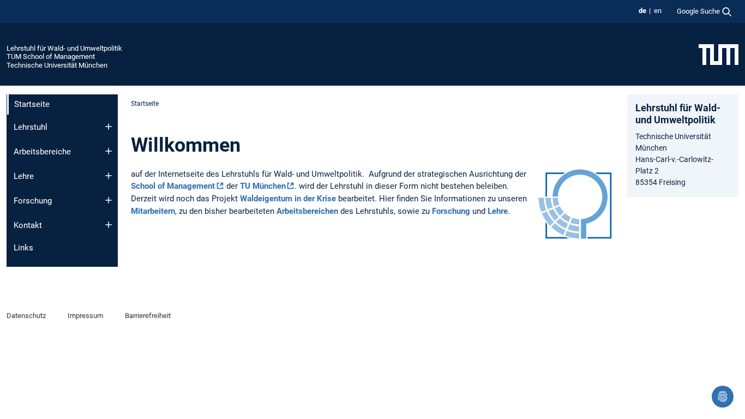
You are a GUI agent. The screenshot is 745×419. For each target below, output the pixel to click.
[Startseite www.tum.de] (718, 54)
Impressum (85, 316)
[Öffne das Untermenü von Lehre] (108, 175)
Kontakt (28, 225)
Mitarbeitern (153, 211)
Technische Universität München (57, 65)
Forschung (33, 201)
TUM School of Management (51, 56)
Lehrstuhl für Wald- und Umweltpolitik (64, 48)
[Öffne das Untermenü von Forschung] (108, 200)
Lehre (24, 176)
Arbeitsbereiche (42, 152)
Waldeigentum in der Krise (288, 198)
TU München (263, 186)
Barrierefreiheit (148, 316)
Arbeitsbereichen (307, 211)
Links (23, 248)
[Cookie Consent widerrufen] (723, 397)
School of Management (173, 186)
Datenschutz (26, 316)
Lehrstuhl (30, 127)
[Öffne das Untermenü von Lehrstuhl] (108, 126)
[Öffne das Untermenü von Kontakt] (108, 224)
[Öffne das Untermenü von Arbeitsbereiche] (108, 151)
